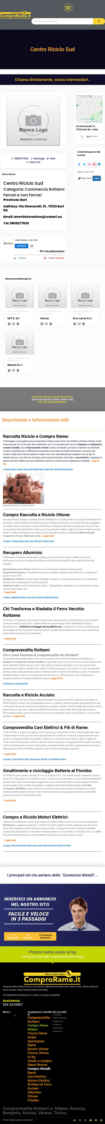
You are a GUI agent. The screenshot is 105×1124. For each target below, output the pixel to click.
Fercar (44, 318)
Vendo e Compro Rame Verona (40, 1063)
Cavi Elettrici (37, 1077)
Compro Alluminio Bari (14, 597)
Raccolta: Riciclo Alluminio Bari (43, 597)
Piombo (33, 1100)
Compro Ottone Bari (13, 541)
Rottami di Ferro (40, 1084)
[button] (68, 8)
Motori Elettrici (39, 1080)
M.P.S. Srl (13, 318)
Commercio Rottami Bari (15, 683)
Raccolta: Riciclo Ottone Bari (39, 541)
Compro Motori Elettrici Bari (17, 845)
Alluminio (34, 1092)
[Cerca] (99, 21)
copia (96, 178)
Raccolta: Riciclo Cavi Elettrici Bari (48, 759)
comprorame (21, 240)
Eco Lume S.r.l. (82, 318)
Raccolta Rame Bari (34, 469)
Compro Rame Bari (12, 469)
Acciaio (33, 1088)
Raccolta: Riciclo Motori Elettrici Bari (52, 845)
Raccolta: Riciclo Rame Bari (59, 469)
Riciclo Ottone (38, 1049)
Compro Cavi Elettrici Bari (16, 759)
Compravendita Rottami (39, 1019)
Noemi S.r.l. (15, 365)
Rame (32, 1073)
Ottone (33, 1096)
